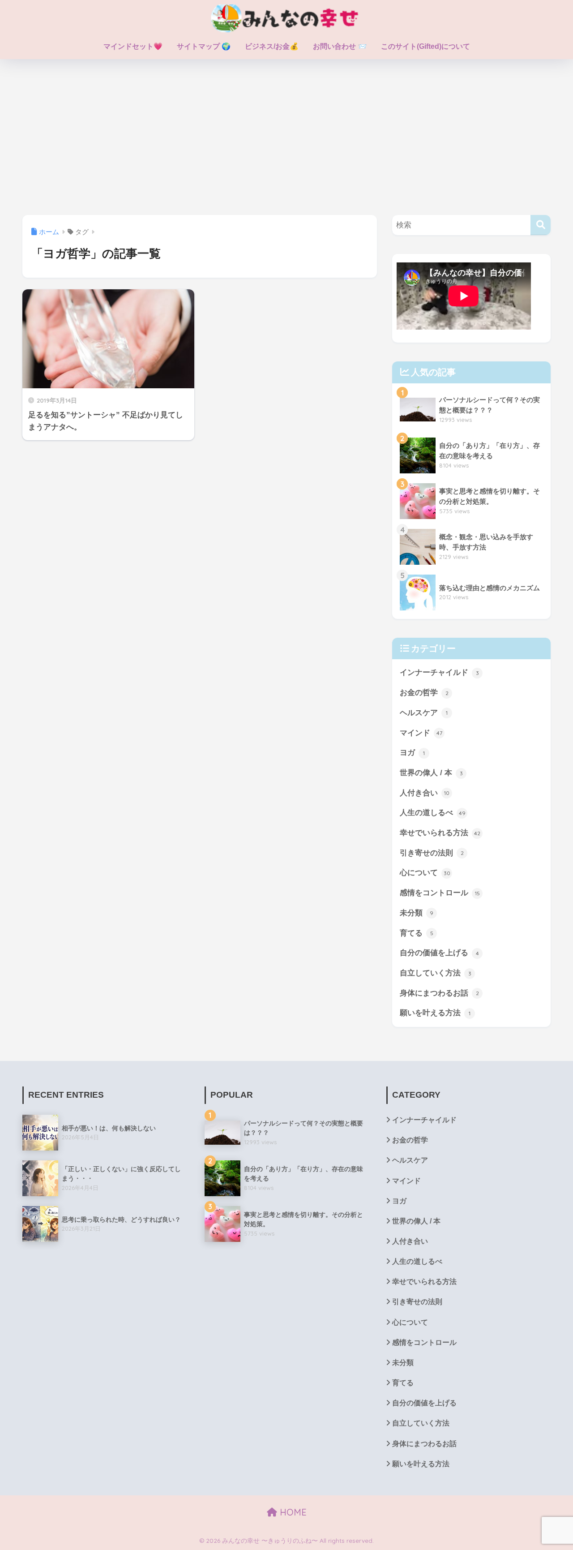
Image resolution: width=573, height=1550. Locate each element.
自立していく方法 (435, 973)
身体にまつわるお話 (439, 993)
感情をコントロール (440, 893)
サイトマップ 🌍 (204, 46)
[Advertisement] (286, 137)
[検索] (540, 225)
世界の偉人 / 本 (431, 773)
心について (425, 872)
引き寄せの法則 (432, 853)
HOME (292, 1512)
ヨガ (412, 752)
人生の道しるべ (433, 812)
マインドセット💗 (132, 46)
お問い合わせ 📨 (340, 46)
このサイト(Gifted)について (425, 46)
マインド (421, 733)
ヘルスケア (424, 712)
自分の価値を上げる (439, 953)
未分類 (416, 913)
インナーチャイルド (439, 672)
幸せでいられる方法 (440, 833)
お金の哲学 (424, 692)
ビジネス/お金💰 (272, 46)
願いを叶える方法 (435, 1013)
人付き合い (424, 793)
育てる (416, 933)
